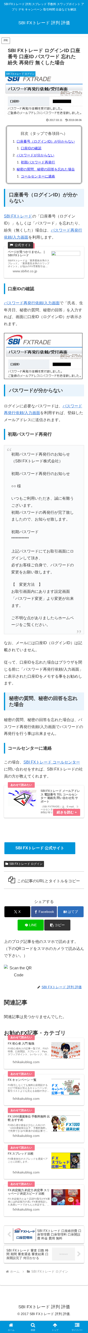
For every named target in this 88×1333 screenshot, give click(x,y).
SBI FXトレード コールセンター (51, 762)
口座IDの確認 (31, 148)
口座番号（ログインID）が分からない (46, 141)
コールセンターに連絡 (38, 176)
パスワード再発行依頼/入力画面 (32, 303)
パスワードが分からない (35, 155)
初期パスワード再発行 (38, 162)
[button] (57, 925)
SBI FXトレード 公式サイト (39, 848)
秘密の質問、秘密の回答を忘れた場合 (46, 169)
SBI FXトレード (18, 216)
